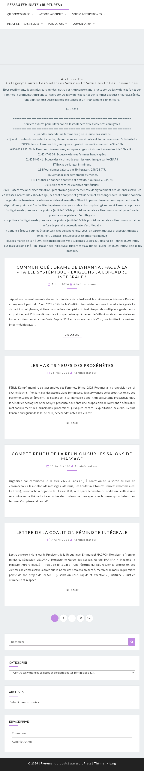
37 (81, 618)
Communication (82, 23)
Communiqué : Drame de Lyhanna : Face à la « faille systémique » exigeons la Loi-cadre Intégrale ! (72, 272)
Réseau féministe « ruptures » (34, 4)
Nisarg (111, 763)
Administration (22, 741)
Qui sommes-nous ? (19, 14)
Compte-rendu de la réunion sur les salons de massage (72, 456)
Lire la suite (73, 334)
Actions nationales (51, 14)
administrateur (84, 284)
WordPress (84, 763)
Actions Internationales (87, 14)
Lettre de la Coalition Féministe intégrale (72, 532)
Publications (56, 23)
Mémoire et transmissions (23, 23)
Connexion (19, 733)
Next (89, 618)
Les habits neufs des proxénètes (72, 365)
